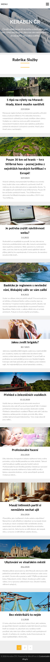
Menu (4, 4)
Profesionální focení (25, 450)
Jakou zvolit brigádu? (25, 342)
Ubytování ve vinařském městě (25, 562)
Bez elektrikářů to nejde (25, 615)
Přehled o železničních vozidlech (25, 395)
